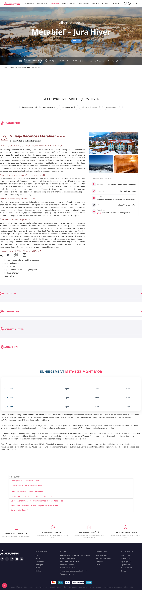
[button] (135, 3)
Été (66, 41)
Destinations (29, 3)
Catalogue (55, 3)
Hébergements (42, 3)
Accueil (5, 67)
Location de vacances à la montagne (25, 480)
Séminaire (95, 3)
